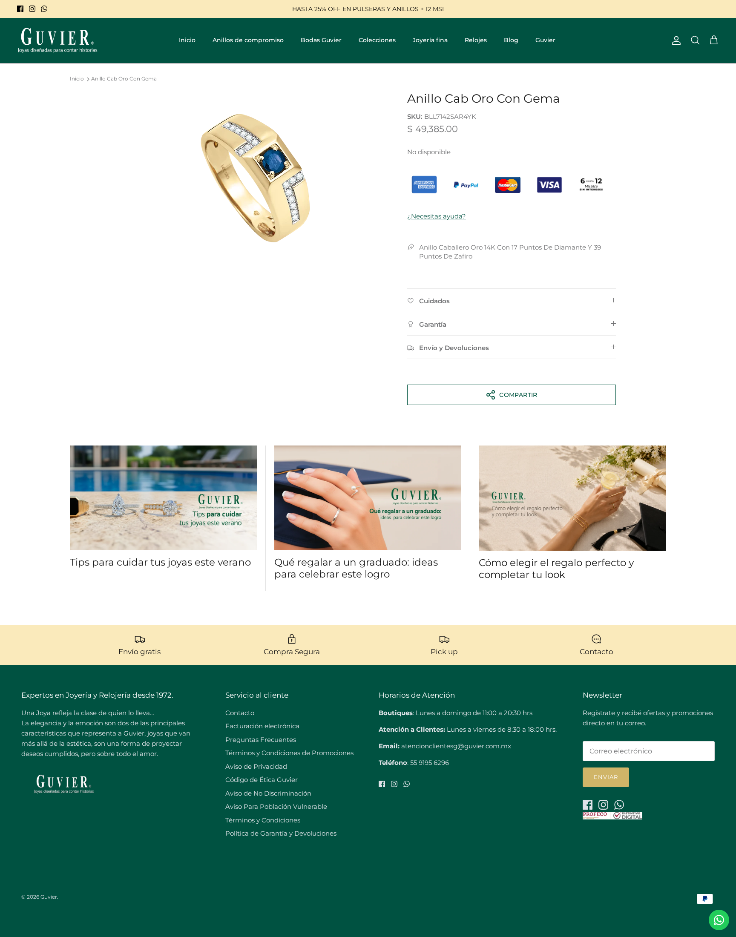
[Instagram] (32, 9)
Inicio (187, 40)
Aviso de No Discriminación (268, 793)
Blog (511, 40)
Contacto (239, 713)
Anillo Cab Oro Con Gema (124, 79)
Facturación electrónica (262, 726)
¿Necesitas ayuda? (436, 216)
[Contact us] (719, 920)
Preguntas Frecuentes (260, 740)
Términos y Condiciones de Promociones (289, 753)
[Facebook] (20, 9)
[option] (254, 177)
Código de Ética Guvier (261, 780)
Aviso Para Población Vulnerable (276, 806)
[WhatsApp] (44, 9)
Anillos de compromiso (248, 40)
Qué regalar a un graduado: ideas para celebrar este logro (356, 568)
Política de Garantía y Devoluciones (280, 833)
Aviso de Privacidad (256, 766)
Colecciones (377, 40)
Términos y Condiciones (262, 820)
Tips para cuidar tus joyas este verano (160, 562)
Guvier (545, 40)
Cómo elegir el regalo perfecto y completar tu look (556, 569)
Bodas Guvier (321, 40)
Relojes (476, 40)
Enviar (606, 776)
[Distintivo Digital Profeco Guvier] (612, 817)
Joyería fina (430, 40)
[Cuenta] (674, 40)
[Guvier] (57, 40)
